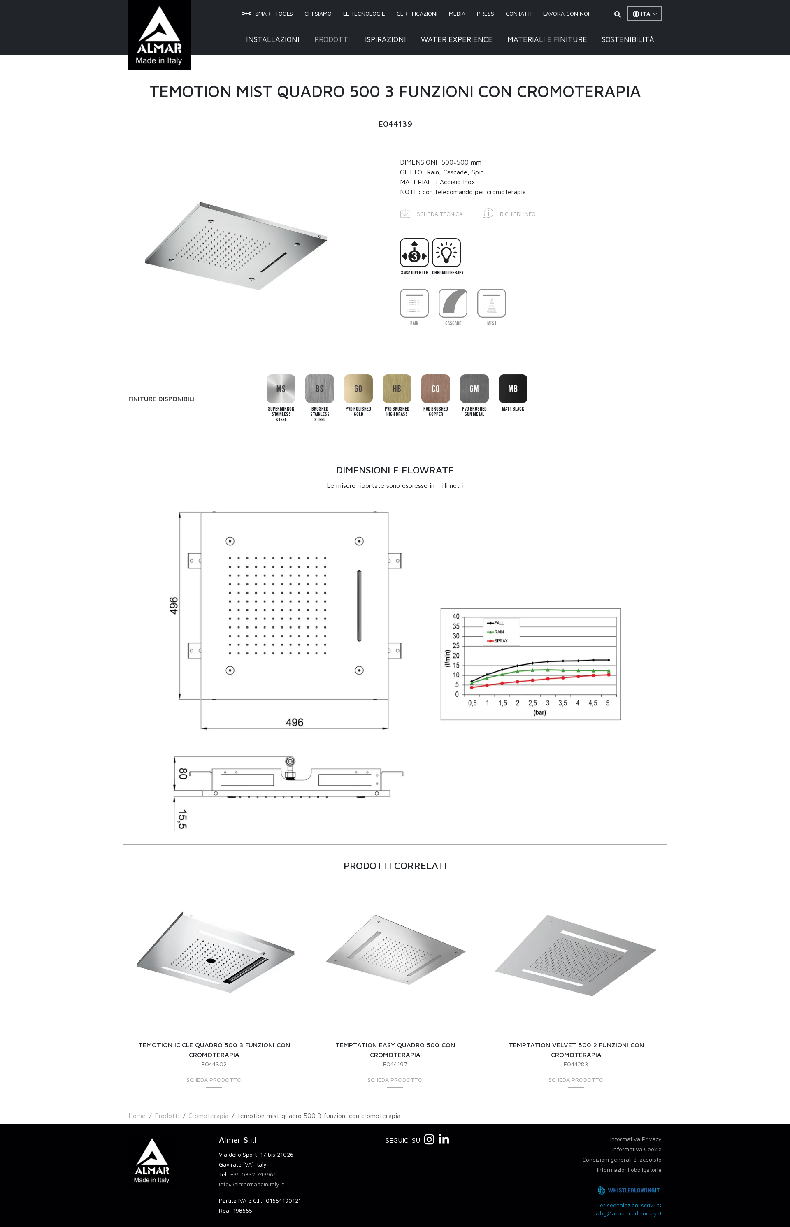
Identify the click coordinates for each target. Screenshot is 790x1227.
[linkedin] (444, 1139)
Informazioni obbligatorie (629, 1169)
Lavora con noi (566, 13)
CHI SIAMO (318, 13)
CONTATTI (519, 13)
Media (457, 13)
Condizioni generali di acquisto (622, 1159)
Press (485, 13)
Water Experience (457, 39)
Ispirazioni (385, 39)
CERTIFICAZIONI (417, 13)
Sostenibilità (628, 39)
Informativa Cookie (637, 1149)
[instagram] (429, 1139)
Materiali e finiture (547, 39)
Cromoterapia (208, 1115)
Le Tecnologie (364, 13)
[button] (431, 212)
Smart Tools (274, 13)
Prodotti (332, 39)
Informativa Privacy (636, 1138)
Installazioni (273, 39)
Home (137, 1115)
